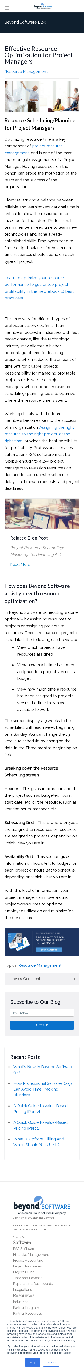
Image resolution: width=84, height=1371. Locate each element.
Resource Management (26, 71)
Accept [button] (33, 1362)
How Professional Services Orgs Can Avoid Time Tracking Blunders (43, 1089)
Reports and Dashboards (33, 1284)
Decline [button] (51, 1362)
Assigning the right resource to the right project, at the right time (39, 434)
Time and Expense (27, 1278)
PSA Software (24, 1249)
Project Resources (27, 1266)
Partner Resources (27, 1313)
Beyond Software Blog (25, 22)
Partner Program (26, 1308)
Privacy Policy (21, 1237)
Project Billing (23, 1272)
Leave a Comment (24, 979)
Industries (20, 1302)
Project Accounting (28, 1260)
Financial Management (31, 1255)
